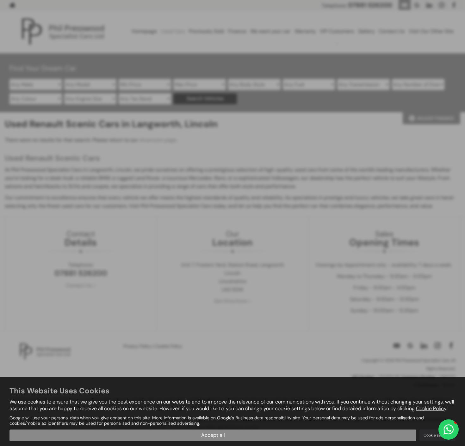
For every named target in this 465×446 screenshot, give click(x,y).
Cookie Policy (431, 408)
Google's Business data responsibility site (258, 418)
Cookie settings (437, 435)
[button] (448, 429)
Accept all (213, 435)
